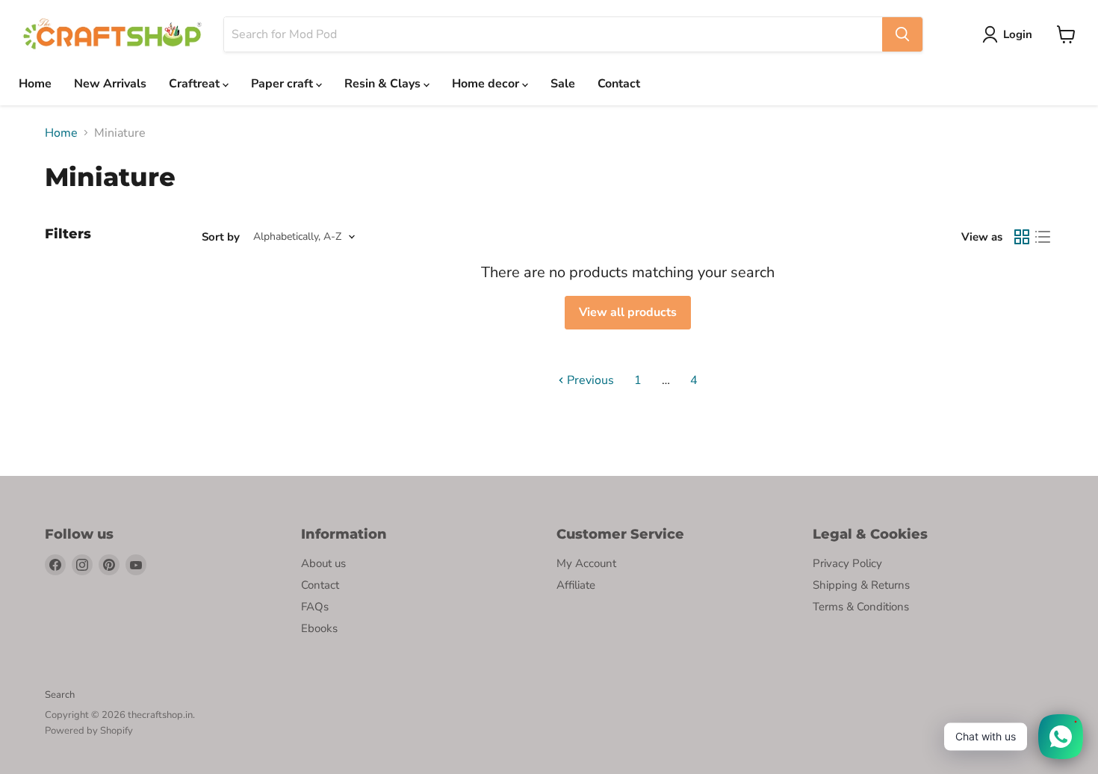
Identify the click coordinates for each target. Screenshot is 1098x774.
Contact (619, 83)
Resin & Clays (384, 83)
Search (60, 695)
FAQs (315, 606)
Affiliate (575, 585)
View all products (628, 312)
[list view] (1042, 236)
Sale (562, 83)
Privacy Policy (847, 563)
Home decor (487, 83)
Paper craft (283, 83)
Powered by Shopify (89, 730)
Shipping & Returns (861, 585)
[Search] (902, 34)
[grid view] (1021, 236)
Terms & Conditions (861, 606)
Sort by (221, 237)
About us (323, 563)
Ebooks (319, 628)
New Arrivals (110, 83)
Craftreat (196, 83)
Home (35, 83)
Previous (589, 380)
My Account (586, 563)
